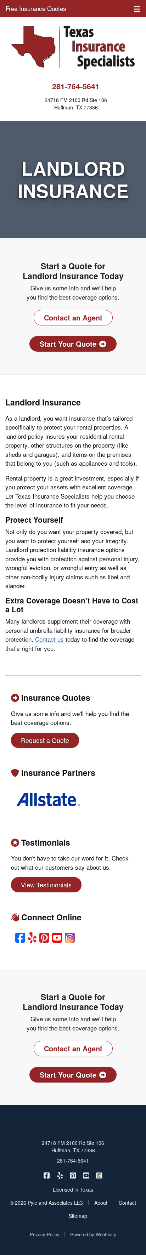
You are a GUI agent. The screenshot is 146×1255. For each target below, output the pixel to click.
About (100, 1202)
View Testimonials (46, 884)
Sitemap (78, 1215)
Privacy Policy (45, 1234)
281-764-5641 (76, 86)
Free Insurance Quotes (36, 8)
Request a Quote (45, 740)
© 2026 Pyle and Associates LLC (46, 1202)
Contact (127, 1202)
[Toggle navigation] (137, 8)
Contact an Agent (73, 317)
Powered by (93, 1234)
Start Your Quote (68, 344)
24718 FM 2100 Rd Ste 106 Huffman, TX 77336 (73, 1146)
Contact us (49, 639)
